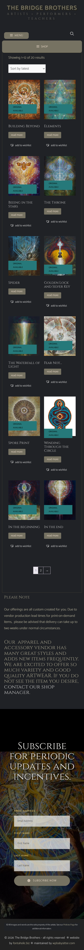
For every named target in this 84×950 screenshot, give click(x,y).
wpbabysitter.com (64, 943)
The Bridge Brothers (42, 8)
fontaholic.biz (21, 943)
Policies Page (69, 925)
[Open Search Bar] (72, 34)
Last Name (22, 855)
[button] (20, 145)
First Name (22, 833)
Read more (17, 135)
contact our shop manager (29, 690)
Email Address (25, 810)
